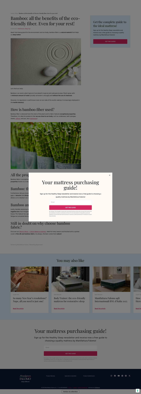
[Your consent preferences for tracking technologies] (137, 390)
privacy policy (75, 211)
